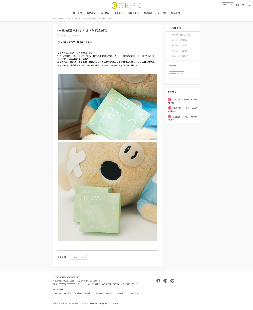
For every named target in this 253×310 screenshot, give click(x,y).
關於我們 (77, 13)
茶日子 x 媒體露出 (180, 40)
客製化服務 (133, 13)
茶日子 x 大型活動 (180, 45)
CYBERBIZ (114, 303)
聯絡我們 (175, 13)
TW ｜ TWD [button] (228, 4)
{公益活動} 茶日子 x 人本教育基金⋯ (182, 109)
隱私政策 (120, 293)
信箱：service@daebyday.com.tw (67, 283)
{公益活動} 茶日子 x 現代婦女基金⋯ (182, 101)
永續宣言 (118, 13)
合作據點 (162, 13)
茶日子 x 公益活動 (79, 257)
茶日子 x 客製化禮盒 (181, 35)
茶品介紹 (57, 293)
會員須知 (109, 293)
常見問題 (99, 293)
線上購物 (105, 13)
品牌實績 (148, 13)
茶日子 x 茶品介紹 (180, 55)
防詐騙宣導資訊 (133, 293)
